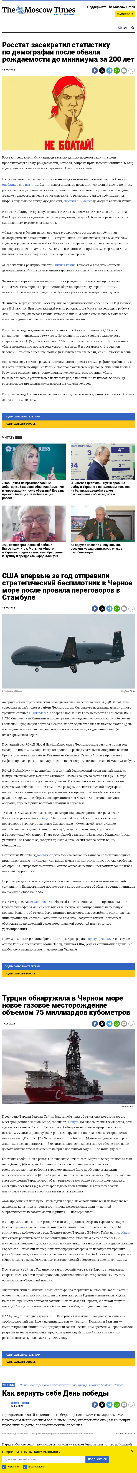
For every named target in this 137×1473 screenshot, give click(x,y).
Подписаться (68, 762)
